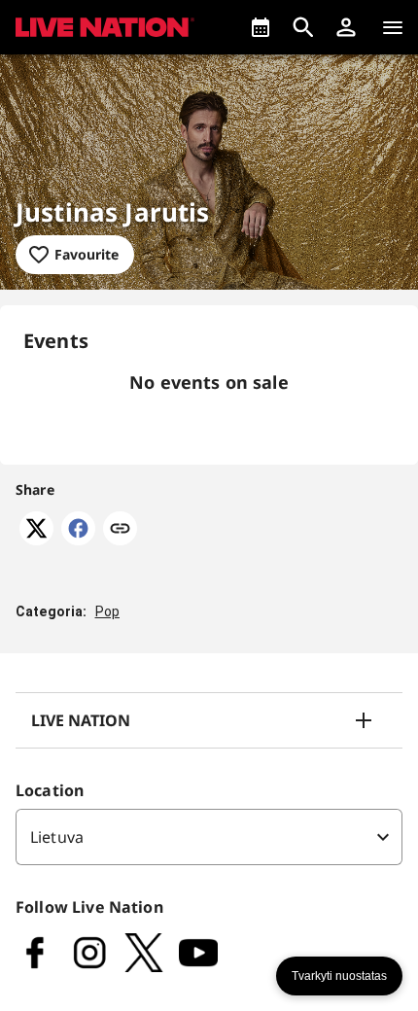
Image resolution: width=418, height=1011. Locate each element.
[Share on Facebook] (78, 539)
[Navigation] (392, 27)
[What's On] (260, 27)
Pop (107, 611)
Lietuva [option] (57, 837)
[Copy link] (120, 529)
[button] (346, 27)
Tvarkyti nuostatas (339, 976)
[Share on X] (36, 539)
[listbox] (209, 837)
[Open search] (303, 27)
